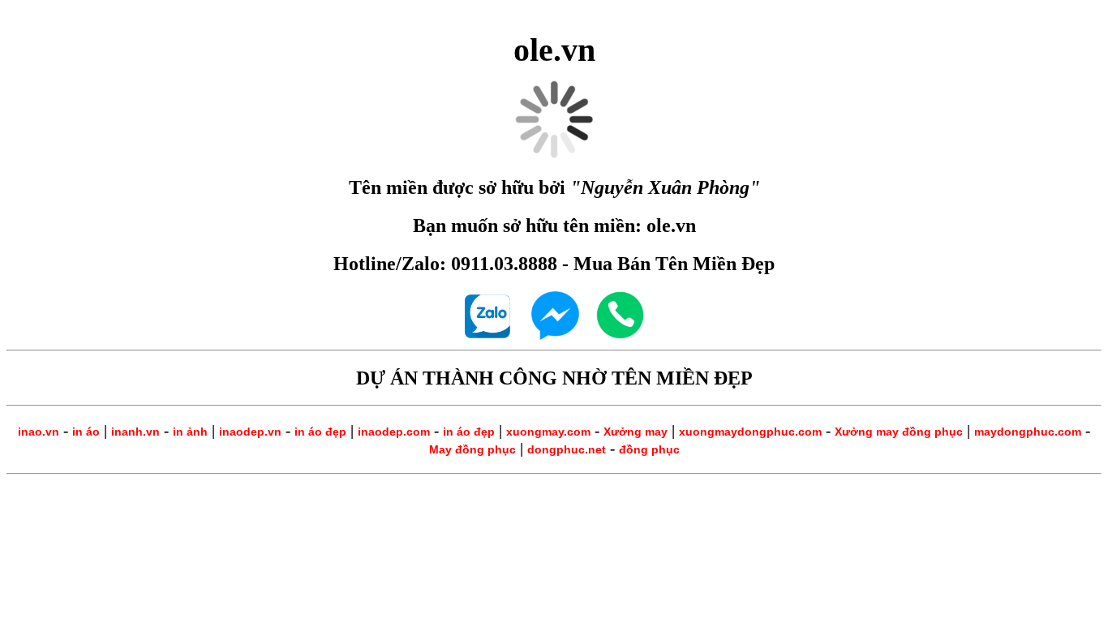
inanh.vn (135, 431)
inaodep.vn (250, 431)
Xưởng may (635, 431)
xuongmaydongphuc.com (750, 431)
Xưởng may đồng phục (899, 431)
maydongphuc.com (1027, 431)
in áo (86, 431)
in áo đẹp (320, 431)
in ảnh (190, 431)
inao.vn (38, 431)
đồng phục (649, 449)
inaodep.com (394, 431)
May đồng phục (472, 449)
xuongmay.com (548, 431)
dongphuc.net (566, 449)
